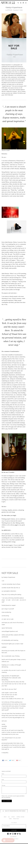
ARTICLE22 (14, 836)
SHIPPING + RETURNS (20, 816)
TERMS (10, 818)
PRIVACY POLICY (16, 818)
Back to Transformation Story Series (15, 811)
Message (3, 785)
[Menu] (26, 2)
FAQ (9, 816)
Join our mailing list (14, 822)
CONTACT (13, 816)
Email (3, 779)
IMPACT (5, 816)
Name (3, 773)
